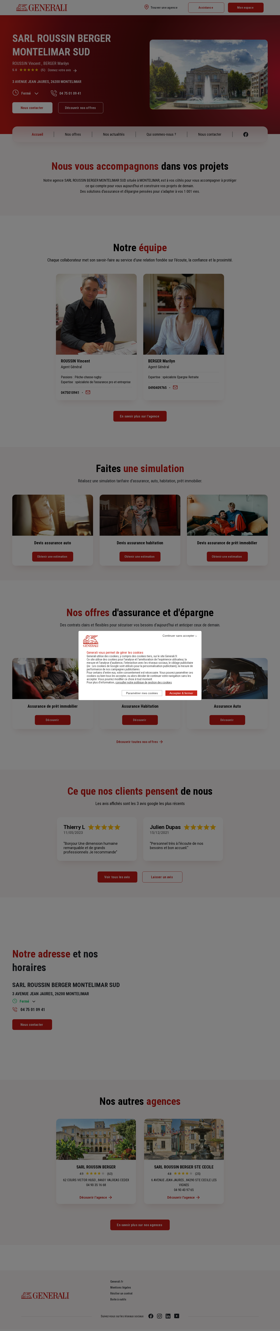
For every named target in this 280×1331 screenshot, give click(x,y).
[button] (143, 682)
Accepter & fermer (181, 693)
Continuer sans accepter (178, 635)
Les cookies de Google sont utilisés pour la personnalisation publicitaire (134, 666)
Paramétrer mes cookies (142, 693)
